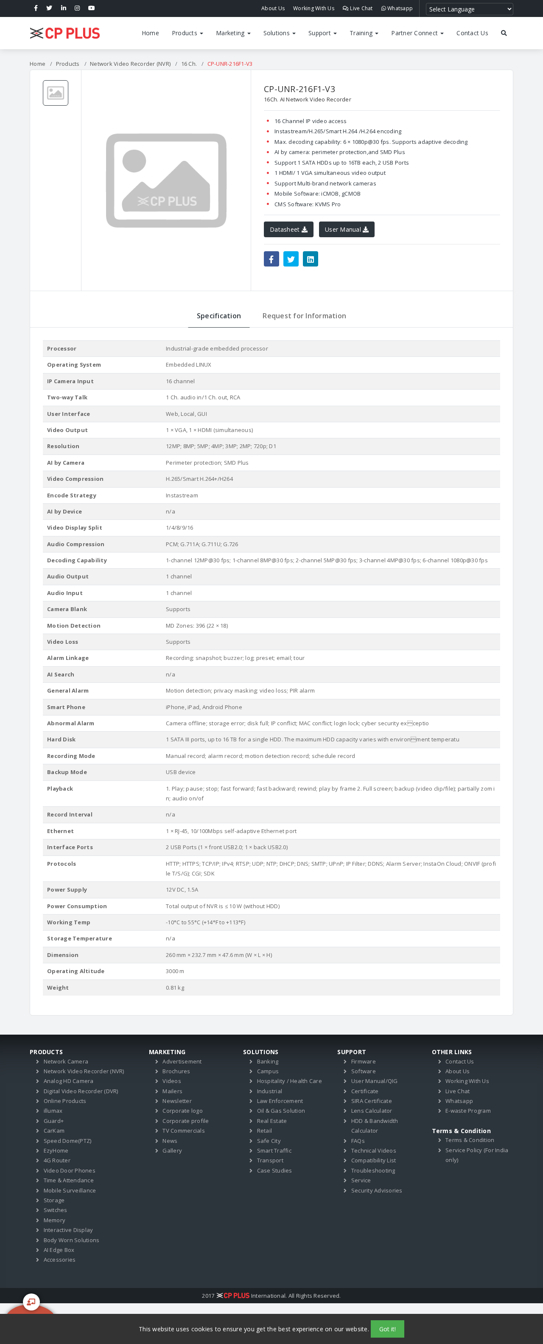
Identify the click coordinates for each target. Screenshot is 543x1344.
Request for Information (304, 315)
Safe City (269, 1141)
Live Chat (361, 8)
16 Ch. (189, 63)
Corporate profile (185, 1121)
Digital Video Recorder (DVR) (81, 1091)
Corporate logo (182, 1110)
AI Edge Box (59, 1250)
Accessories (60, 1259)
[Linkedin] (63, 8)
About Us (273, 8)
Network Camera (66, 1061)
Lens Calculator (371, 1110)
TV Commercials (183, 1130)
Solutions (277, 33)
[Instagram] (77, 8)
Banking (268, 1061)
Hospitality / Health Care (289, 1081)
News (169, 1141)
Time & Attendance (69, 1180)
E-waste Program (468, 1110)
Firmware (363, 1061)
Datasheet (286, 229)
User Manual (344, 229)
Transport (270, 1160)
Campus (268, 1071)
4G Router (57, 1160)
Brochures (176, 1071)
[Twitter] (49, 8)
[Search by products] (504, 33)
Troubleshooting (373, 1170)
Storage (54, 1200)
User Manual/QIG (374, 1081)
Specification (219, 315)
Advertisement (182, 1061)
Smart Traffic (274, 1150)
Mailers (172, 1091)
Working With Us (313, 8)
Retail (264, 1130)
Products (185, 33)
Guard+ (54, 1121)
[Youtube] (91, 8)
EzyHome (56, 1150)
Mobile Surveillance (70, 1190)
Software (363, 1071)
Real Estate (272, 1121)
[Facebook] (36, 8)
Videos (171, 1081)
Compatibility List (373, 1160)
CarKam (54, 1130)
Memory (55, 1220)
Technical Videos (373, 1150)
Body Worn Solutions (72, 1240)
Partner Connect (415, 33)
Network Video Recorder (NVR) (130, 63)
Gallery (172, 1150)
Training (362, 33)
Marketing (231, 33)
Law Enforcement (280, 1101)
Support (320, 33)
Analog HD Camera (69, 1081)
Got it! (387, 1329)
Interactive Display (68, 1230)
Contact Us (472, 33)
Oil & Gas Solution (281, 1110)
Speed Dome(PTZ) (68, 1141)
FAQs (358, 1141)
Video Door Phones (69, 1170)
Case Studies (274, 1170)
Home (150, 33)
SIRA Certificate (371, 1101)
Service (361, 1180)
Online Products (65, 1101)
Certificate (365, 1091)
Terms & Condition (469, 1140)
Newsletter (177, 1101)
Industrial (270, 1091)
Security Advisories (377, 1190)
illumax (53, 1110)
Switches (55, 1210)
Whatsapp (399, 8)
